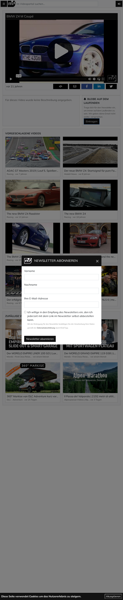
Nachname (30, 284)
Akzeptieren (113, 596)
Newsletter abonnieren (40, 338)
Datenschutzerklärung (46, 328)
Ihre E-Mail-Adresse (36, 298)
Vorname (29, 270)
